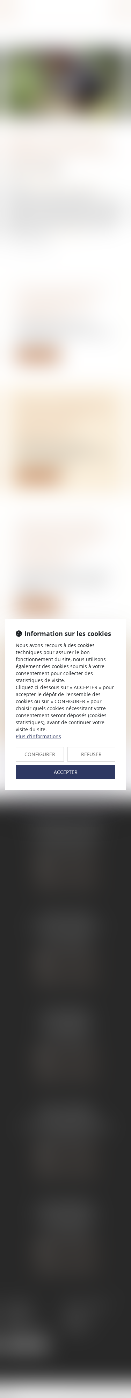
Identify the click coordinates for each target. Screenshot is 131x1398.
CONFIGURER (39, 754)
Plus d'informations (38, 736)
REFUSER (91, 754)
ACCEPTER (66, 772)
